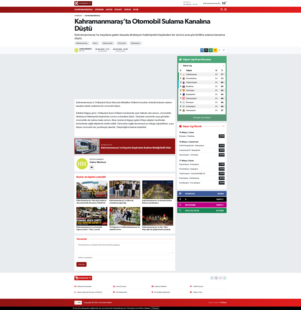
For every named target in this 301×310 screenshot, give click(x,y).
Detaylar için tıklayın (202, 118)
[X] (216, 278)
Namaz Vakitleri (160, 286)
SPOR (135, 10)
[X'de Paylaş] (206, 50)
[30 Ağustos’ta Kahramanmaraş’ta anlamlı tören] (124, 216)
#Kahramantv (135, 43)
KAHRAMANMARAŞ (83, 10)
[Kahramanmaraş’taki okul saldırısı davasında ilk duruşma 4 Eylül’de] (91, 190)
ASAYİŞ (109, 10)
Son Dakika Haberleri (162, 292)
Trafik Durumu (198, 286)
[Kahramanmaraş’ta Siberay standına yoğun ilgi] (124, 190)
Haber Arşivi (197, 292)
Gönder (81, 264)
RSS (79, 302)
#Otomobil (121, 43)
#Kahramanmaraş (81, 43)
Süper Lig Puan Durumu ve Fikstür (89, 292)
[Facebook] (212, 278)
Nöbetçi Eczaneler (84, 286)
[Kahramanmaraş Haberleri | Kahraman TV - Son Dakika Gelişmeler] (83, 3)
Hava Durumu (121, 286)
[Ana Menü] (225, 9)
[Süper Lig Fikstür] (223, 126)
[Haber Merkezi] (82, 164)
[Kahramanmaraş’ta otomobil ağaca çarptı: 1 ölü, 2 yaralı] (91, 216)
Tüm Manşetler (121, 292)
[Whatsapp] (225, 278)
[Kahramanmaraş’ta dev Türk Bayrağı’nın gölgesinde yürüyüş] (157, 216)
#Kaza (95, 43)
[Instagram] (220, 278)
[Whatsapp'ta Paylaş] (211, 50)
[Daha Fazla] (215, 50)
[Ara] (221, 9)
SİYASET (118, 10)
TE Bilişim (223, 302)
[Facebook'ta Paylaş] (202, 50)
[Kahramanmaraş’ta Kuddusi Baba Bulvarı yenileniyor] (157, 190)
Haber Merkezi (98, 162)
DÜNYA (127, 10)
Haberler (78, 16)
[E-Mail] (92, 168)
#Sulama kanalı (107, 43)
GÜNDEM (99, 10)
